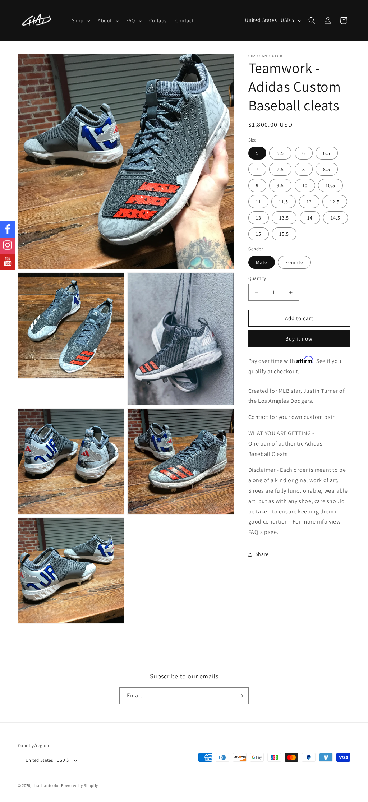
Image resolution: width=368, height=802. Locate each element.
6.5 (326, 153)
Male (261, 262)
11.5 (283, 201)
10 (305, 185)
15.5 (284, 234)
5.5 (280, 153)
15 (258, 234)
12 (309, 201)
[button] (80, 20)
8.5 (326, 169)
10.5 (330, 185)
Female (294, 262)
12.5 (335, 201)
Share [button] (262, 554)
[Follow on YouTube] (7, 262)
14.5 (335, 218)
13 (258, 218)
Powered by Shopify (79, 785)
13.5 (284, 218)
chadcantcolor (46, 785)
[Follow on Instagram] (7, 246)
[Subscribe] (240, 695)
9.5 (280, 185)
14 (310, 218)
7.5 (280, 169)
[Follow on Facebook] (7, 229)
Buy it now (299, 338)
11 (258, 201)
